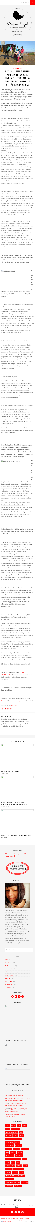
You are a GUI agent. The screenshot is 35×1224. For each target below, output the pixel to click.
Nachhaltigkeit (10, 1165)
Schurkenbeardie (18, 1169)
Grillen (17, 1142)
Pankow (19, 1165)
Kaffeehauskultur (10, 972)
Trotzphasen (19, 701)
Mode (18, 1162)
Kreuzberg (25, 1149)
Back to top (28, 1221)
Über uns (16, 1220)
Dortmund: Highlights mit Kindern (17, 1040)
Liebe (12, 1162)
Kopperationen (23, 1220)
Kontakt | (22, 1218)
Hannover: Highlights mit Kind (10, 771)
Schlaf (3, 701)
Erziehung (9, 1135)
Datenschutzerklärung (13, 1218)
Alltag (6, 960)
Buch (21, 1132)
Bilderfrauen (16, 1129)
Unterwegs (8, 987)
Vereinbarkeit (10, 1175)
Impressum (4, 1218)
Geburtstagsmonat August (13, 1139)
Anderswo (10, 1220)
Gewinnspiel (9, 1142)
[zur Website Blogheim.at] (6, 1221)
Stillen (15, 1172)
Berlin (25, 1125)
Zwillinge (25, 1182)
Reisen (26, 1165)
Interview (18, 1145)
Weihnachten (9, 1179)
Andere (13, 1125)
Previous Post (7, 733)
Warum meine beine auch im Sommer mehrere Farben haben (15, 1094)
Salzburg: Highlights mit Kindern (17, 1085)
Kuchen (13, 1152)
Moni (6, 1094)
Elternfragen (17, 68)
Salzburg (8, 1169)
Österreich (9, 1185)
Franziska (7, 1114)
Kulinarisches (10, 1155)
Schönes (8, 1172)
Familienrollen (9, 966)
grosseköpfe (9, 1145)
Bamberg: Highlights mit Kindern (17, 1064)
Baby (19, 1125)
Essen (15, 1135)
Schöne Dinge (9, 984)
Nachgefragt (8, 981)
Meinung (7, 978)
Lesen (24, 1159)
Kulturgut (19, 1155)
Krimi (7, 1152)
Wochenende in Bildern (13, 1182)
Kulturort (9, 1159)
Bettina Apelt (14, 705)
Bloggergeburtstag (11, 1132)
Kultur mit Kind (9, 975)
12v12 (7, 1125)
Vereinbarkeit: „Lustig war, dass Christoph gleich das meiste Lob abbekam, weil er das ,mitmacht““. (16, 1109)
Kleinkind (17, 1149)
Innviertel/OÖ (9, 969)
